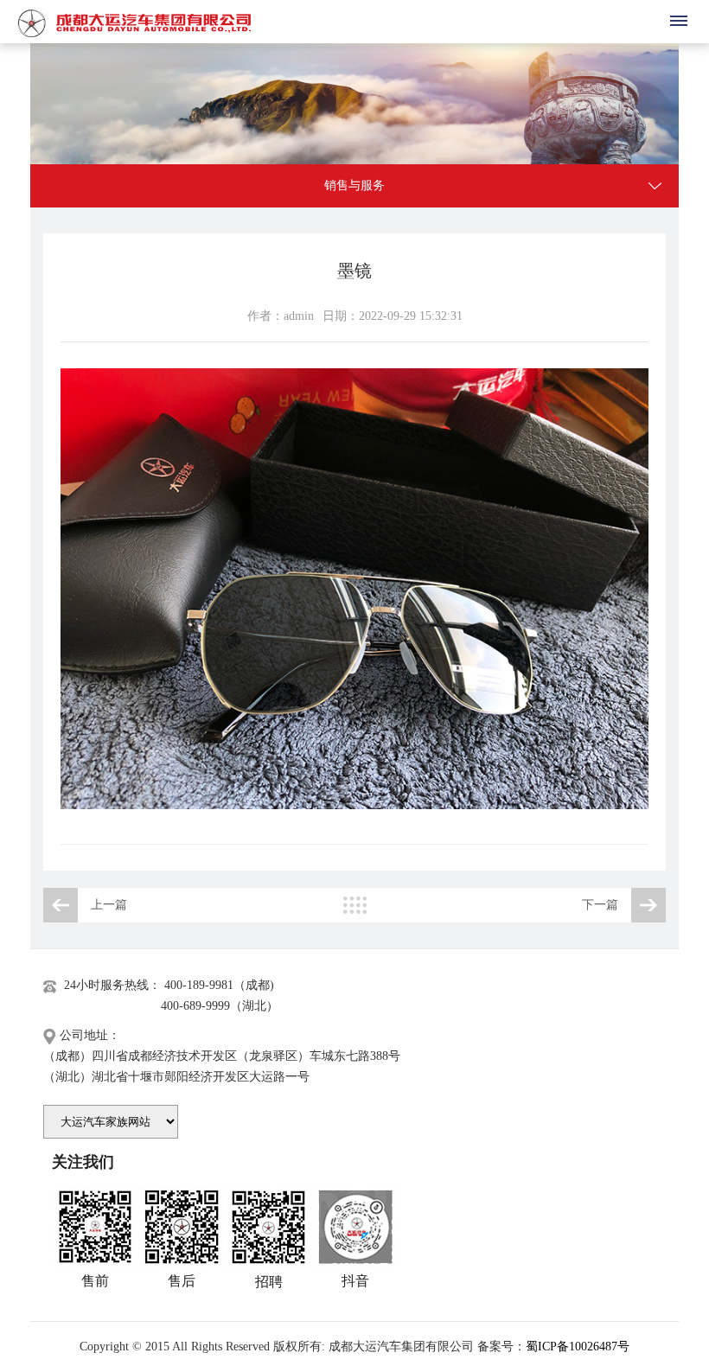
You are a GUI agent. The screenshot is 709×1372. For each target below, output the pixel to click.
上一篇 (109, 904)
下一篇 (600, 904)
